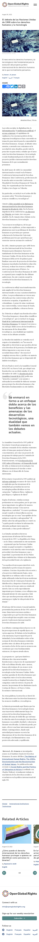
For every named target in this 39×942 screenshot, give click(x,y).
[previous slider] (35, 873)
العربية (10, 78)
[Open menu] (35, 5)
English (4, 78)
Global (4, 804)
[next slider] (4, 873)
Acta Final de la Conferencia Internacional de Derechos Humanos (18, 321)
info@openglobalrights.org (13, 907)
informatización (8, 131)
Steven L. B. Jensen (10, 75)
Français (17, 78)
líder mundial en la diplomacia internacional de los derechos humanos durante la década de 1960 (17, 206)
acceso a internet (8, 133)
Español (27, 930)
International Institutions (19, 804)
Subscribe (18, 918)
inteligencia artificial (25, 131)
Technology (6, 806)
